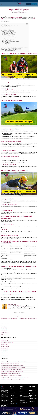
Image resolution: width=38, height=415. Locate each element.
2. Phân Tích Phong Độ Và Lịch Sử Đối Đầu (10, 32)
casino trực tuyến (14, 306)
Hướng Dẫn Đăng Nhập (5, 346)
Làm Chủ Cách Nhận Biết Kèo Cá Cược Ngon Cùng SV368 (11, 49)
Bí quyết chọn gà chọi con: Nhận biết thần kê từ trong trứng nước (12, 379)
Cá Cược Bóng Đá (4, 326)
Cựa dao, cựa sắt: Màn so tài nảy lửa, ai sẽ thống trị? (10, 373)
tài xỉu (21, 308)
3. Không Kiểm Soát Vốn (7, 40)
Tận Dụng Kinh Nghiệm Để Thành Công (9, 50)
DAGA (2, 406)
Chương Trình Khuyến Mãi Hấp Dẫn (9, 45)
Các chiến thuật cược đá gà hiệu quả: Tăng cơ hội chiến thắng (12, 371)
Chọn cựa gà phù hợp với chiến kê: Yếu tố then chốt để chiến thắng (13, 367)
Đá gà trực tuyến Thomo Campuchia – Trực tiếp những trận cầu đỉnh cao (14, 361)
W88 (4, 406)
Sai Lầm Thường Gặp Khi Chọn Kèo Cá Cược (9, 36)
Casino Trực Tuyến (4, 328)
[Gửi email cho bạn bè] (20, 312)
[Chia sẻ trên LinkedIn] (23, 312)
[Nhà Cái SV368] (19, 4)
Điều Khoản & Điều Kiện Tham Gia (7, 342)
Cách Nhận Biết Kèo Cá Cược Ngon (8, 30)
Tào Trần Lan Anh (10, 305)
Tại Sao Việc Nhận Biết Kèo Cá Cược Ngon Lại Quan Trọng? (11, 25)
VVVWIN (5, 405)
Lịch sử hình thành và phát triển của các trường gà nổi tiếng (11, 369)
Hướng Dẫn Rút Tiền (4, 350)
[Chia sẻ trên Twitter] (18, 312)
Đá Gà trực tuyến (4, 330)
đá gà (26, 306)
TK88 (7, 404)
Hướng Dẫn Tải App (4, 352)
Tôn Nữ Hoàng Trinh (23, 12)
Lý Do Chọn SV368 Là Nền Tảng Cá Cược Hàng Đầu (10, 41)
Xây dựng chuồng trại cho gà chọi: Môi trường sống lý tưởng (11, 375)
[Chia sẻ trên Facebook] (16, 312)
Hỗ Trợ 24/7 (5, 44)
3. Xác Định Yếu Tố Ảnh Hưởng (8, 33)
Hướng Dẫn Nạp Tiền (4, 348)
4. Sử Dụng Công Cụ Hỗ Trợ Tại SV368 (9, 34)
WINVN (2, 405)
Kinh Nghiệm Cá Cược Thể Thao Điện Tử (9, 318)
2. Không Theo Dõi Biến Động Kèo (9, 39)
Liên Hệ (2, 353)
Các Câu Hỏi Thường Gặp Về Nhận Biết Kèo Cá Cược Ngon (11, 48)
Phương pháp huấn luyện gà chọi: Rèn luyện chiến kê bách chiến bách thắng (14, 377)
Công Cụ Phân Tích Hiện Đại (8, 43)
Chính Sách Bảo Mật (4, 340)
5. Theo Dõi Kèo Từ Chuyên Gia (8, 35)
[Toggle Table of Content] (26, 24)
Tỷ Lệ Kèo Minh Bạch (6, 42)
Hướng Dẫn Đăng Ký (4, 344)
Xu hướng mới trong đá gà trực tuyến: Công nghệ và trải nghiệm (12, 365)
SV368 (18, 305)
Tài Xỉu (2, 334)
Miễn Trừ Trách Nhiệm (4, 355)
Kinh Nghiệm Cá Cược (19, 8)
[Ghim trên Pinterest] (22, 312)
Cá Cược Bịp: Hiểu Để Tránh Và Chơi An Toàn (28, 318)
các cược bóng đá (21, 306)
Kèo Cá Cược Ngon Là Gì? (7, 26)
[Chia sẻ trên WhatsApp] (14, 312)
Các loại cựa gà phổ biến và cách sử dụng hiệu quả (10, 363)
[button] (1, 4)
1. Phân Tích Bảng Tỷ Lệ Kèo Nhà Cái (8, 31)
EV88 (7, 406)
